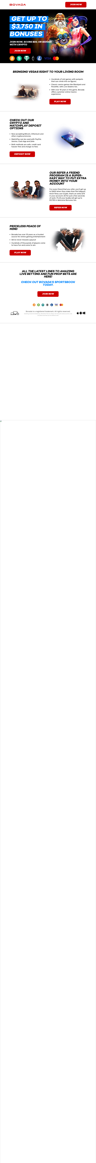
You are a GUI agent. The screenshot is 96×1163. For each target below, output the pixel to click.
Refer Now (60, 208)
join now (76, 5)
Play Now (20, 253)
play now (60, 102)
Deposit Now (22, 154)
